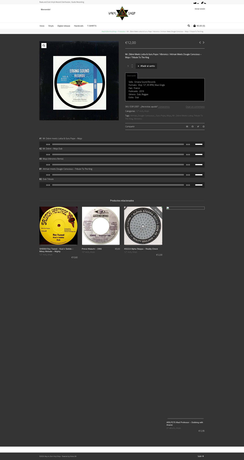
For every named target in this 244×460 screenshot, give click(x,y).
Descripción (131, 75)
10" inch (85, 252)
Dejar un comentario (195, 106)
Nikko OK (73, 456)
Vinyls (146, 111)
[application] (122, 144)
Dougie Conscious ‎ (146, 115)
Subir (200, 456)
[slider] (199, 144)
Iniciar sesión (200, 9)
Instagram (199, 2)
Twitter (193, 2)
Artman (133, 115)
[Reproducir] (43, 144)
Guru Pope (161, 115)
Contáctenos (164, 106)
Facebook (196, 2)
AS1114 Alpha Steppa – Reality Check (141, 249)
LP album (170, 428)
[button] (43, 45)
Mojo (169, 115)
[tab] (131, 76)
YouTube (201, 2)
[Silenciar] (193, 144)
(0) (201, 26)
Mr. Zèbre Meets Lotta (182, 115)
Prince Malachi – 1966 (92, 249)
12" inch (139, 111)
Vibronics (138, 118)
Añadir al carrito (147, 66)
